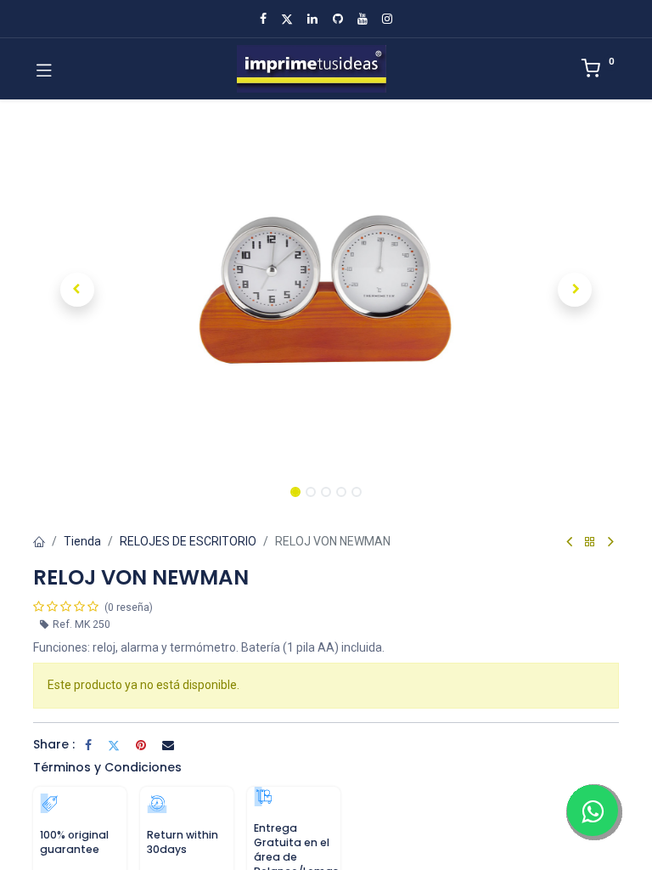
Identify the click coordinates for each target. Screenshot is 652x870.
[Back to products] (590, 542)
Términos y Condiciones (107, 767)
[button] (77, 290)
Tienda (82, 541)
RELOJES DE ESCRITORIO (188, 541)
